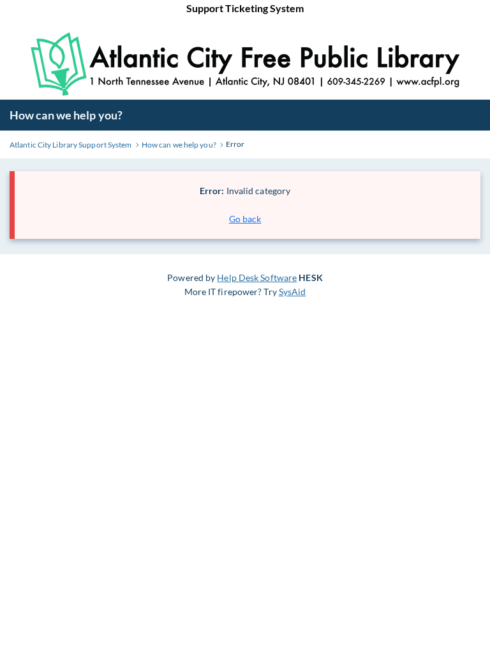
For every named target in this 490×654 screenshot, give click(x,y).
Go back (245, 218)
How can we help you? (66, 115)
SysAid (292, 291)
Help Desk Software (257, 277)
